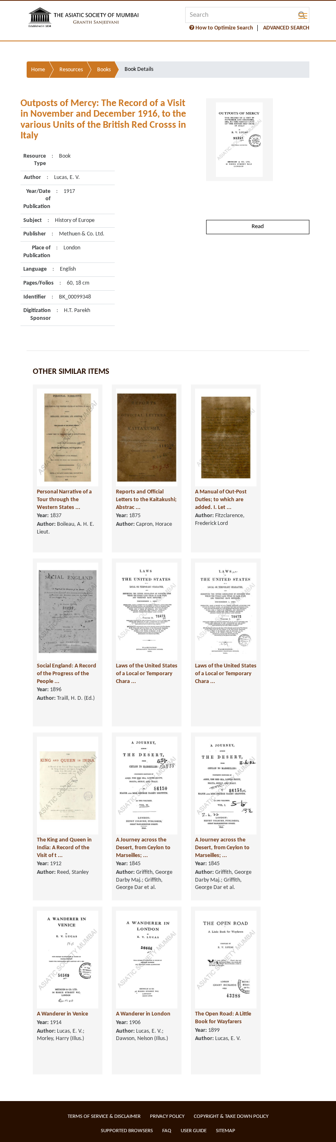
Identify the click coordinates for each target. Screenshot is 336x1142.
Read (258, 227)
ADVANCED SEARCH (286, 28)
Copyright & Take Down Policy (231, 1116)
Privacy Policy (167, 1116)
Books (104, 70)
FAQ (166, 1130)
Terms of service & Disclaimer (104, 1116)
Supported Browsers (127, 1130)
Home (38, 70)
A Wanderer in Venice (62, 1014)
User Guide (194, 1130)
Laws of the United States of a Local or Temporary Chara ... (146, 673)
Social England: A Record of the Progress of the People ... (66, 673)
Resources (71, 70)
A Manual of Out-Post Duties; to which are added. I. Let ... (221, 499)
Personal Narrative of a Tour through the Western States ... (64, 499)
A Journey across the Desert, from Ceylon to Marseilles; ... (143, 847)
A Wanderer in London (143, 1014)
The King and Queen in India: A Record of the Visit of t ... (64, 847)
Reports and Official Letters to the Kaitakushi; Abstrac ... (146, 499)
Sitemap (225, 1130)
